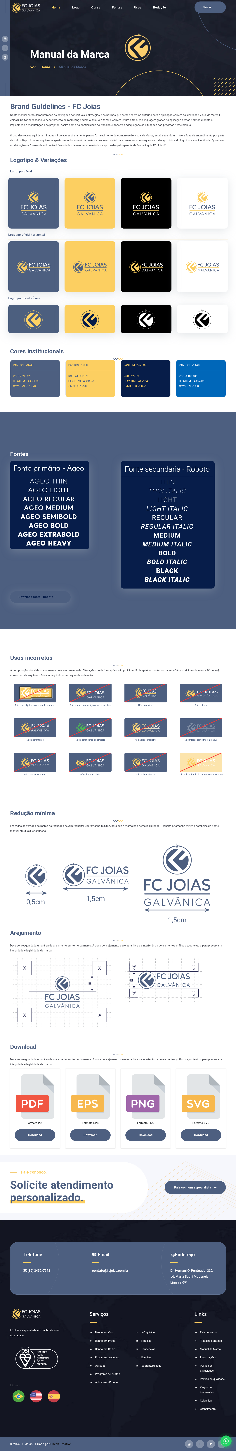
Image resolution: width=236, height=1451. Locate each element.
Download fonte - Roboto (35, 597)
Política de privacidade (207, 1368)
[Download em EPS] (90, 1096)
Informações (208, 1357)
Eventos (146, 1357)
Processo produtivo (107, 1357)
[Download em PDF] (35, 1096)
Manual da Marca (210, 1349)
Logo (75, 7)
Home (56, 7)
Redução (159, 7)
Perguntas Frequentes (207, 1390)
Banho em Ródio (105, 1349)
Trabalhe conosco (211, 1340)
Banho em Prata (105, 1340)
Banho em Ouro (104, 1332)
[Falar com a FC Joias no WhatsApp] (226, 1441)
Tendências (148, 1349)
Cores (95, 7)
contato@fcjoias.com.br (110, 1270)
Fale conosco (208, 1332)
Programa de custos (107, 1374)
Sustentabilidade (151, 1365)
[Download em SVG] (201, 1096)
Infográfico (148, 1332)
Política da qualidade (212, 1379)
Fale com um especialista (192, 1187)
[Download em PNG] (146, 1096)
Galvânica (206, 1400)
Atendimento (208, 1409)
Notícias (146, 1340)
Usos (137, 7)
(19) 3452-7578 (38, 1270)
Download (35, 1135)
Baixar (207, 7)
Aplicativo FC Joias (106, 1382)
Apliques (100, 1365)
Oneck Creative (60, 1444)
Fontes (117, 7)
